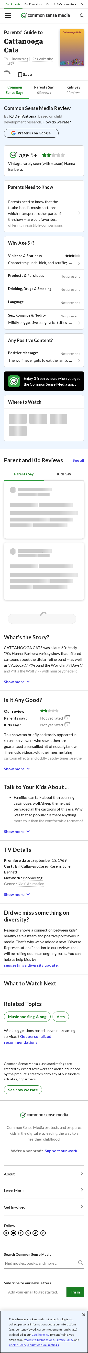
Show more (14, 681)
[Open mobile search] (81, 16)
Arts (61, 1016)
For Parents (13, 4)
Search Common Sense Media (28, 1254)
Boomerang (20, 59)
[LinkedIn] (43, 1233)
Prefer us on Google (34, 133)
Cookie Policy (40, 1334)
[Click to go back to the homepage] (45, 16)
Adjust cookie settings (43, 1345)
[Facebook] (21, 1233)
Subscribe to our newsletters (27, 1283)
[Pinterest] (28, 1233)
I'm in (75, 1292)
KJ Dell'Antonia (22, 116)
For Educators (33, 4)
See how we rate (23, 1089)
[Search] (80, 1264)
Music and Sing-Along (27, 1016)
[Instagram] (6, 1233)
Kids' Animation (42, 59)
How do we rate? (57, 122)
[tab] (14, 90)
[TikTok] (36, 1233)
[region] (44, 1332)
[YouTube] (14, 1233)
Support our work (61, 1150)
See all (78, 460)
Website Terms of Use (39, 1340)
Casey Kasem (49, 866)
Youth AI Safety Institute (61, 4)
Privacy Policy (64, 1340)
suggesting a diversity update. (31, 965)
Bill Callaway (26, 866)
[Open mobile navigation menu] (7, 16)
